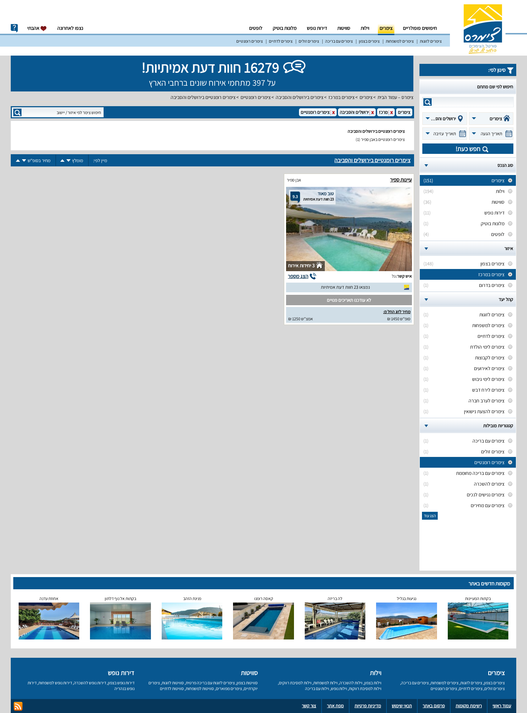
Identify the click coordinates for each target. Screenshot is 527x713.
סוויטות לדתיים (172, 688)
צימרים (386, 28)
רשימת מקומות (469, 706)
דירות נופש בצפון (121, 682)
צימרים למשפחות (400, 41)
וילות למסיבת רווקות (365, 688)
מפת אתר (335, 706)
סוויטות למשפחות (200, 688)
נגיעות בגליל (406, 598)
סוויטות (343, 28)
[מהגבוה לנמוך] (68, 160)
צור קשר (309, 706)
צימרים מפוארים (229, 688)
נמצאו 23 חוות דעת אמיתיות (345, 287)
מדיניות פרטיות (368, 706)
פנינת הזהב (192, 598)
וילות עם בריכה (317, 688)
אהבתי (34, 28)
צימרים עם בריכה (339, 41)
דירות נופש (317, 28)
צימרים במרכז (341, 97)
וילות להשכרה (351, 682)
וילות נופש (339, 688)
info (14, 28)
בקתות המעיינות (478, 598)
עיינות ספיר (401, 179)
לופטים (255, 28)
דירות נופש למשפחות (55, 682)
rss (18, 706)
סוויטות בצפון (247, 682)
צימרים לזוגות (431, 41)
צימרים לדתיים (281, 41)
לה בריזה (335, 598)
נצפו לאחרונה (70, 28)
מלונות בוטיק (284, 28)
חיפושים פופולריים (420, 28)
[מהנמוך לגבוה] (62, 160)
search (427, 102)
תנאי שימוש (402, 706)
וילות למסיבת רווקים (295, 682)
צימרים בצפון (369, 41)
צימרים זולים (309, 41)
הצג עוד (430, 515)
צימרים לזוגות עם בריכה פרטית (210, 682)
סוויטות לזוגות (173, 682)
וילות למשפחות (325, 682)
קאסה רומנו (263, 598)
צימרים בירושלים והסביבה (299, 97)
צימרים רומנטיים (249, 41)
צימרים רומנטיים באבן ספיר (383, 139)
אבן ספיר (294, 180)
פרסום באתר (434, 706)
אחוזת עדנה (48, 598)
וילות (365, 28)
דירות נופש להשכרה (90, 682)
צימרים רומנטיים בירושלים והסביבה (203, 97)
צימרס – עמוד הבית (395, 97)
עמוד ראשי (502, 706)
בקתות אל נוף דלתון (120, 598)
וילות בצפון (372, 682)
